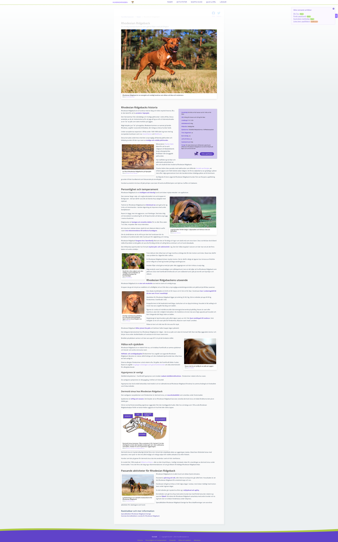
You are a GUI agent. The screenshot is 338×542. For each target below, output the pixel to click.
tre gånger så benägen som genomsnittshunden (149, 365)
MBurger (128, 320)
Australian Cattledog (301, 19)
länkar (223, 2)
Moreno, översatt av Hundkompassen (135, 448)
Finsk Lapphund (299, 16)
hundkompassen (120, 2)
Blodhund (158, 134)
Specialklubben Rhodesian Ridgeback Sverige (136, 514)
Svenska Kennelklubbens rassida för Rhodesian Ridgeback (140, 516)
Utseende (172, 540)
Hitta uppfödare (207, 154)
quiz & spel (211, 2)
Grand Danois (147, 134)
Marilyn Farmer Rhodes (131, 173)
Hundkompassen (127, 17)
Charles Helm (169, 144)
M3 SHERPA (191, 368)
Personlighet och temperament (155, 540)
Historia (140, 540)
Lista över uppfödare (301, 21)
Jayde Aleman (177, 233)
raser (170, 2)
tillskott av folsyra (147, 462)
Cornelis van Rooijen (202, 168)
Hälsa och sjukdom (184, 540)
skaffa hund (196, 2)
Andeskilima (129, 277)
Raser (139, 17)
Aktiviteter (197, 540)
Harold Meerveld (130, 97)
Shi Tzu (296, 13)
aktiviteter (181, 2)
